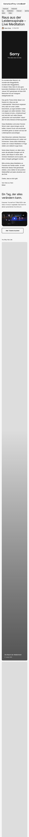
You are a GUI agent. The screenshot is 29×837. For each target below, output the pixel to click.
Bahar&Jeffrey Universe (13, 4)
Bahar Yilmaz (8, 28)
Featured (5, 8)
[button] (25, 4)
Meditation (10, 11)
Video (10, 13)
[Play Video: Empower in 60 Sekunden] (14, 218)
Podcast (19, 11)
